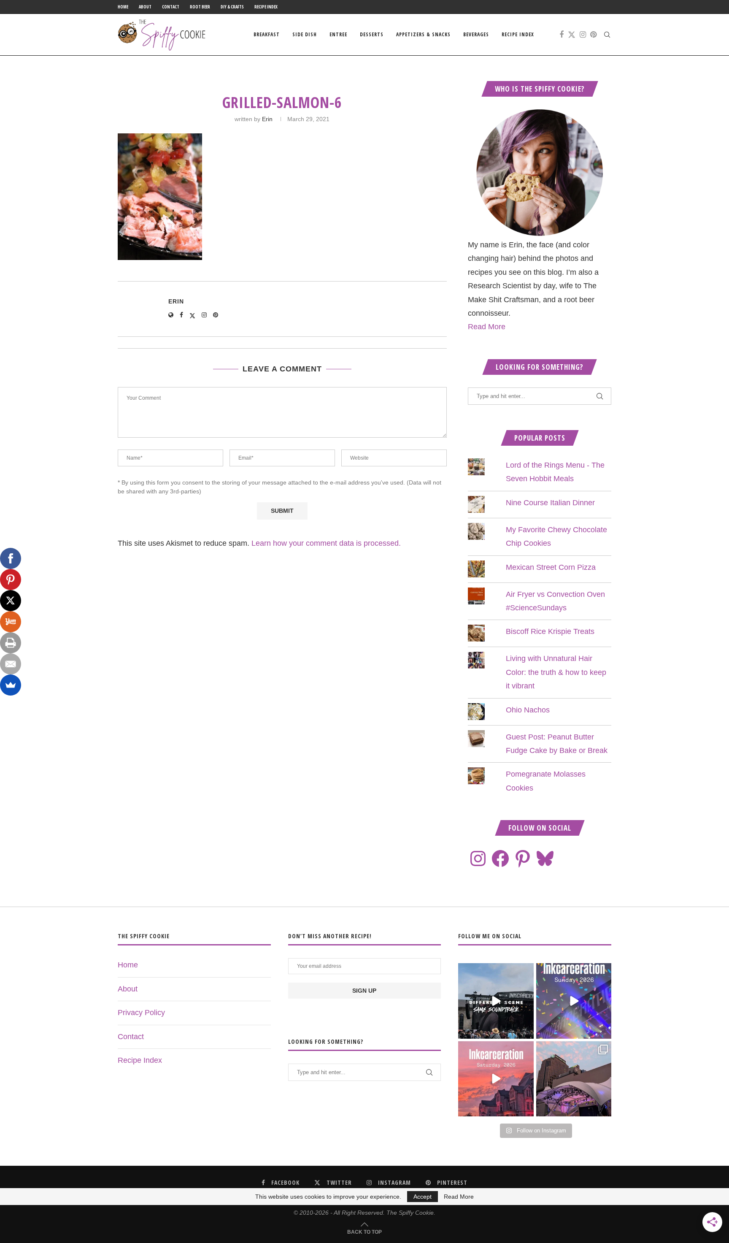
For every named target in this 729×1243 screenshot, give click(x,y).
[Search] (607, 34)
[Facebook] (561, 34)
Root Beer (200, 7)
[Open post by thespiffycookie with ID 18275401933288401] (495, 1078)
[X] (10, 600)
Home (123, 7)
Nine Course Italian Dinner (550, 502)
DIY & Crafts (232, 7)
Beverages (476, 34)
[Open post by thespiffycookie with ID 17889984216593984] (573, 1078)
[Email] (10, 663)
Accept (422, 1196)
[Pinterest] (593, 34)
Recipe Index (266, 7)
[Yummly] (10, 621)
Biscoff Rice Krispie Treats (550, 631)
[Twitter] (571, 34)
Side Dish (304, 34)
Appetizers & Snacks (423, 34)
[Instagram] (583, 34)
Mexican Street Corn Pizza (551, 567)
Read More (486, 326)
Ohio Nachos (528, 710)
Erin (267, 119)
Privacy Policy (141, 1012)
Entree (338, 34)
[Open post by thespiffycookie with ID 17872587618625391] (573, 1000)
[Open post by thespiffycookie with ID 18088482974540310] (495, 1000)
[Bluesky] (545, 858)
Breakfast (267, 34)
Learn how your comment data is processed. (326, 543)
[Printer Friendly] (10, 642)
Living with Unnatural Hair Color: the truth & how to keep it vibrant (556, 672)
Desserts (371, 34)
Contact (170, 7)
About (145, 7)
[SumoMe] (10, 685)
